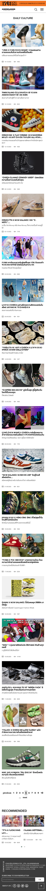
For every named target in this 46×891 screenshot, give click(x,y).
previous (7, 793)
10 (42, 793)
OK (40, 879)
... (20, 797)
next (25, 797)
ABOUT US (6, 885)
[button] (21, 846)
